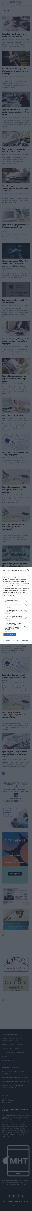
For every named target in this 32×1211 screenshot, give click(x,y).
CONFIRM (10, 634)
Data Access (16, 640)
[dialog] (16, 605)
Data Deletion (6, 640)
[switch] (25, 605)
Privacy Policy (25, 640)
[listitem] (16, 601)
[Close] (28, 570)
